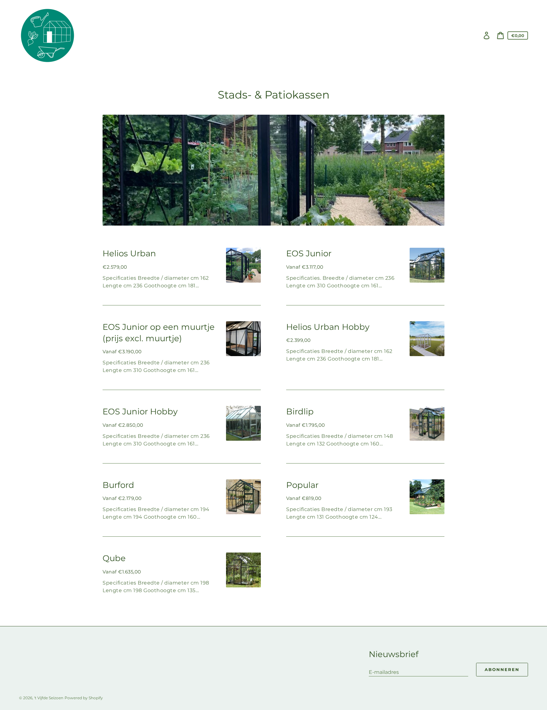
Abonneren (502, 669)
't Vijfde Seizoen (48, 697)
